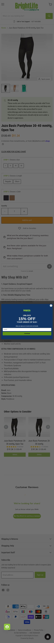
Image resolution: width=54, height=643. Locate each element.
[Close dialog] (51, 305)
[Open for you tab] (7, 627)
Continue (27, 333)
